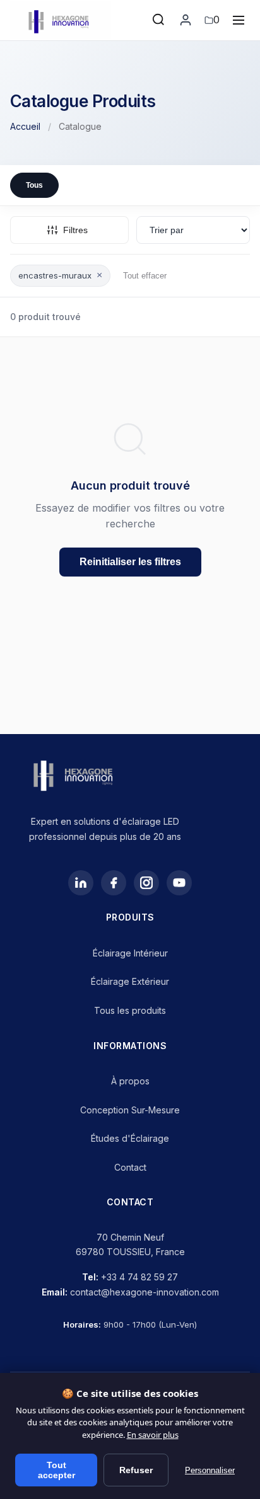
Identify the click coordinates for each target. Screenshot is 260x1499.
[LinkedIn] (80, 882)
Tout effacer (145, 275)
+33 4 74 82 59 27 (139, 1277)
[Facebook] (113, 882)
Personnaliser (210, 1470)
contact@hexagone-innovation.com (144, 1292)
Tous (34, 185)
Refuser (136, 1470)
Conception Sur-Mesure (130, 1110)
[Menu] (238, 20)
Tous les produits (130, 1010)
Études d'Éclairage (130, 1138)
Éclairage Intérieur (130, 953)
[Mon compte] (185, 20)
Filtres (75, 230)
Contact (130, 1167)
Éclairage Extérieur (130, 981)
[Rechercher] (159, 20)
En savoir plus (153, 1434)
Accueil (25, 126)
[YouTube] (179, 882)
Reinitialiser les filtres (130, 561)
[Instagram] (146, 882)
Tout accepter (56, 1470)
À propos (130, 1081)
